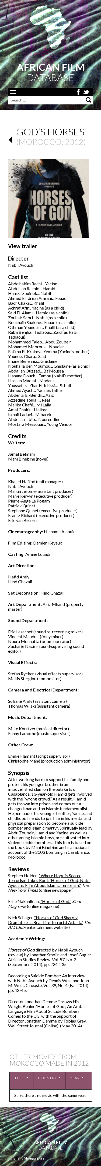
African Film (51, 1142)
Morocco (40, 141)
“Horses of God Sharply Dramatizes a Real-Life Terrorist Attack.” (45, 920)
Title (19, 1078)
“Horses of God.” (55, 901)
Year (74, 1078)
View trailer (22, 246)
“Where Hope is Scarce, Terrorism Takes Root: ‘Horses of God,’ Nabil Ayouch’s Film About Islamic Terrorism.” (49, 880)
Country (47, 1078)
